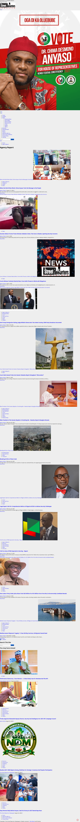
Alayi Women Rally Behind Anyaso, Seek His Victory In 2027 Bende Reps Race (21, 810)
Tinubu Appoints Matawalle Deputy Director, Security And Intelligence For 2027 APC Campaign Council (28, 718)
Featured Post (8, 123)
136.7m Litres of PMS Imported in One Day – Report (11, 540)
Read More (2, 193)
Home (3, 115)
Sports (3, 130)
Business (4, 128)
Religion (4, 320)
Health (6, 125)
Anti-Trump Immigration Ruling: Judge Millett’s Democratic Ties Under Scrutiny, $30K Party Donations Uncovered (25, 287)
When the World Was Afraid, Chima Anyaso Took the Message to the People (16, 179)
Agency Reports (5, 181)
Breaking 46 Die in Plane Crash (6, 450)
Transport (4, 456)
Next (5, 639)
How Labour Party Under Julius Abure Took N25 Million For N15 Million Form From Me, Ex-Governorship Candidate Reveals (27, 557)
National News (8, 121)
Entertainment (5, 129)
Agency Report (3, 190)
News (3, 117)
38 (3, 639)
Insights (4, 116)
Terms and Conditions (7, 134)
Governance (5, 628)
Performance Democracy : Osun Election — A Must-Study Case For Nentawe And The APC (24, 678)
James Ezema (3, 721)
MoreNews (32, 821)
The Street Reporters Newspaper (7, 772)
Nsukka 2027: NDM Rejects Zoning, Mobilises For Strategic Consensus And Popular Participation (26, 770)
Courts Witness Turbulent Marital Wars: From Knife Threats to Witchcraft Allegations (18, 276)
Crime (6, 124)
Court (3, 315)
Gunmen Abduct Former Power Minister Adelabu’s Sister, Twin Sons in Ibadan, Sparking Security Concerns (23, 194)
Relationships (5, 417)
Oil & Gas (4, 548)
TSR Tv (6, 127)
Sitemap (4, 137)
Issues (3, 317)
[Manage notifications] (78, 820)
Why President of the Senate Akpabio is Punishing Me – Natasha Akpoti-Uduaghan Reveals (20, 406)
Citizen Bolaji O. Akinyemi (5, 681)
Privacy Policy (5, 136)
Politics (4, 132)
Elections (4, 709)
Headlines (4, 183)
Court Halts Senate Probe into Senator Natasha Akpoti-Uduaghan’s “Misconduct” (18, 369)
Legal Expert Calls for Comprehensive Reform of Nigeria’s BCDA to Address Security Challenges (21, 497)
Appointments (5, 708)
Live (1, 140)
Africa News (7, 120)
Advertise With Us (6, 133)
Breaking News (8, 119)
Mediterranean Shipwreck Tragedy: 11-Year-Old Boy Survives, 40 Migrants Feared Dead (19, 620)
